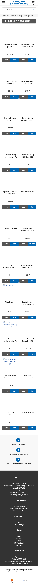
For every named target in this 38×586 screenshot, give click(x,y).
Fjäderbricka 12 (10, 302)
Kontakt (19, 545)
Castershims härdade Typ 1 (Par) (27, 230)
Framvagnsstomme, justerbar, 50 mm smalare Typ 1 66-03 (28, 46)
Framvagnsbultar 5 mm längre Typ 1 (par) (27, 266)
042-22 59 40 (21, 483)
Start (3, 16)
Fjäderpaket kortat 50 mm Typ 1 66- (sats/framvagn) (28, 340)
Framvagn (20, 16)
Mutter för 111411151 (10, 414)
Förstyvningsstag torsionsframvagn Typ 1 (10, 377)
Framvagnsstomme (29, 16)
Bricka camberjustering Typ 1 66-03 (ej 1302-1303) (10, 340)
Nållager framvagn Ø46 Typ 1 (10, 82)
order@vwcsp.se (22, 495)
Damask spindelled (27, 192)
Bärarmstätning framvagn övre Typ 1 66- (28, 119)
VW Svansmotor (11, 16)
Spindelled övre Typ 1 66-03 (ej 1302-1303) (27, 156)
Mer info (32, 244)
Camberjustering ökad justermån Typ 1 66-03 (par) (27, 303)
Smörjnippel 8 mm (28, 412)
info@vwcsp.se (23, 492)
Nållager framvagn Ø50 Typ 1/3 (27, 82)
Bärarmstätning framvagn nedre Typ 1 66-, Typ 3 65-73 (10, 156)
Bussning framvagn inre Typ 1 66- (10, 119)
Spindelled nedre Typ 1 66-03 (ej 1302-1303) (10, 193)
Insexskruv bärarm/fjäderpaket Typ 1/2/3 (27, 377)
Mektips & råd (19, 543)
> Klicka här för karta (19, 511)
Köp (14, 60)
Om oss (19, 538)
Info (6, 60)
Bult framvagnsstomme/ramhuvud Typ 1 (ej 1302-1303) (10, 266)
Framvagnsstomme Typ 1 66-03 (10, 46)
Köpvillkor (19, 541)
